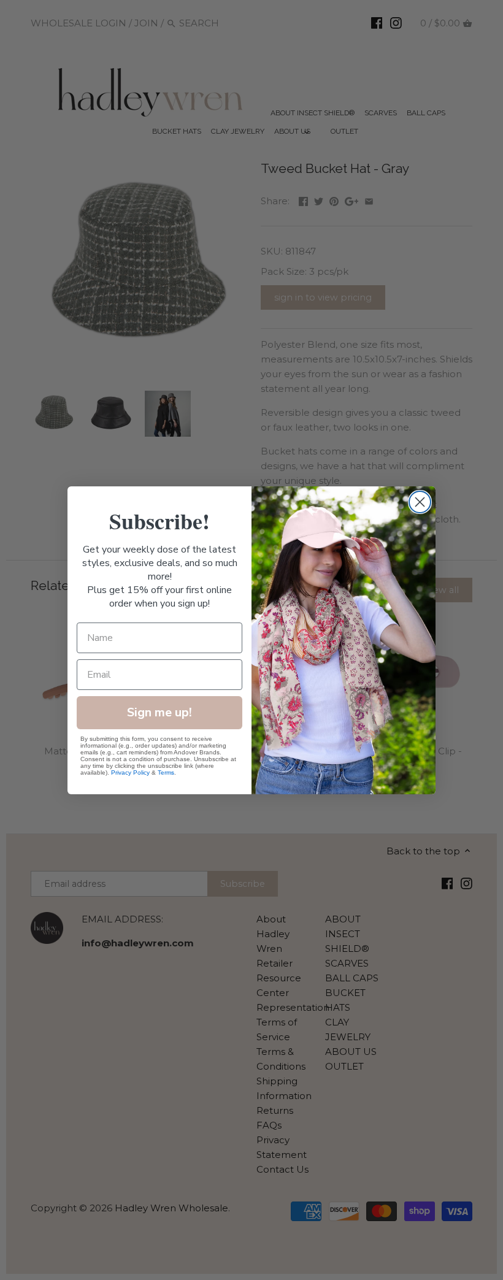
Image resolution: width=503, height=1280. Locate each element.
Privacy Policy (130, 772)
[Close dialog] (420, 502)
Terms (166, 772)
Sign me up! (159, 712)
